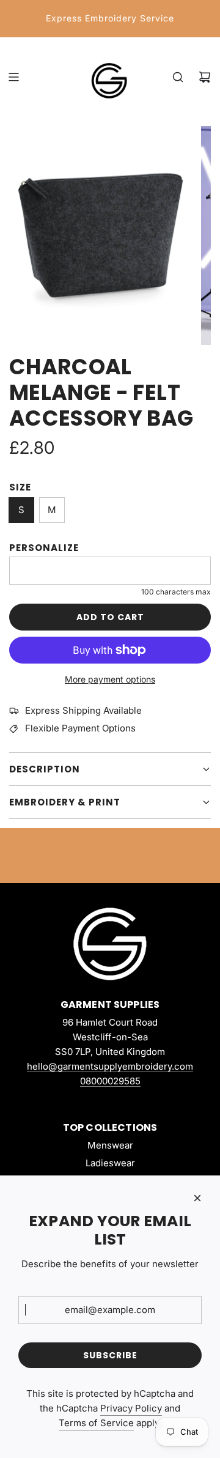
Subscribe (110, 1355)
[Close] (197, 1198)
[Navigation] (13, 77)
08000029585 (110, 1081)
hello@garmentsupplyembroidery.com (110, 1066)
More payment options (110, 679)
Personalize (44, 547)
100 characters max (176, 591)
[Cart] (204, 77)
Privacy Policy (131, 1408)
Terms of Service (96, 1423)
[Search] (177, 77)
